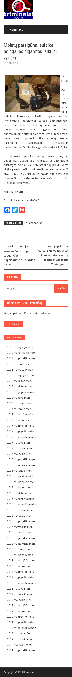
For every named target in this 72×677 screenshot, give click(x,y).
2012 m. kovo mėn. (18, 633)
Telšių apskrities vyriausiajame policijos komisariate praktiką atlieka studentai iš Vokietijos (53, 255)
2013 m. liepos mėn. (19, 566)
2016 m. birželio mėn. (20, 493)
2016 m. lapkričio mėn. (21, 465)
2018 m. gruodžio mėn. (21, 358)
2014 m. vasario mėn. (20, 527)
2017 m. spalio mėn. (19, 409)
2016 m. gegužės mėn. (21, 498)
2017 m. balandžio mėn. (22, 437)
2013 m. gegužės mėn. (21, 577)
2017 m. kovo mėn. (18, 442)
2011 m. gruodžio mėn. (21, 650)
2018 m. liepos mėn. (19, 381)
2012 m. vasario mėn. (20, 639)
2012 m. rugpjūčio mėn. (21, 605)
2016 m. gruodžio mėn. (21, 459)
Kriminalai (28, 672)
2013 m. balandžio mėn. (22, 583)
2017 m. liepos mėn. (19, 420)
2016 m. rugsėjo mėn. (20, 476)
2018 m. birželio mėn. (20, 386)
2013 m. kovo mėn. (18, 588)
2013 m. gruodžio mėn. (21, 538)
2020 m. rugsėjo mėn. (20, 347)
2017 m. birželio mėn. (20, 425)
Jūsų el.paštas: (13, 313)
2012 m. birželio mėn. (20, 616)
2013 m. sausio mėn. (19, 600)
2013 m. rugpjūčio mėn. (21, 560)
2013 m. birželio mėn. (20, 572)
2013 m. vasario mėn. (20, 594)
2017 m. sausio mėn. (19, 454)
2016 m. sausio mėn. (19, 515)
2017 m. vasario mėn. (20, 448)
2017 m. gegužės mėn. (21, 431)
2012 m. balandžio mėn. (22, 628)
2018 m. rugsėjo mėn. (20, 369)
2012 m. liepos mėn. (19, 611)
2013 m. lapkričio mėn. (21, 543)
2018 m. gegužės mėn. (21, 392)
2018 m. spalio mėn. (19, 364)
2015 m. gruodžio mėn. (21, 521)
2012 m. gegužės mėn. (21, 622)
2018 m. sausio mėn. (19, 403)
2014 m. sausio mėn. (19, 532)
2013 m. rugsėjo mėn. (20, 555)
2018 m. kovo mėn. (18, 397)
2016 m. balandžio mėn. (22, 504)
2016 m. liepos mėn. (19, 487)
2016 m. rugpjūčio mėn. (21, 482)
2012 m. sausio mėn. (19, 645)
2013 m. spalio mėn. (19, 549)
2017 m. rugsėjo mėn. (20, 414)
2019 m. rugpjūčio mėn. (21, 352)
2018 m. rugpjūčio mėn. (21, 375)
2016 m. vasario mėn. (20, 510)
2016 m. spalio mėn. (19, 470)
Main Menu (16, 29)
